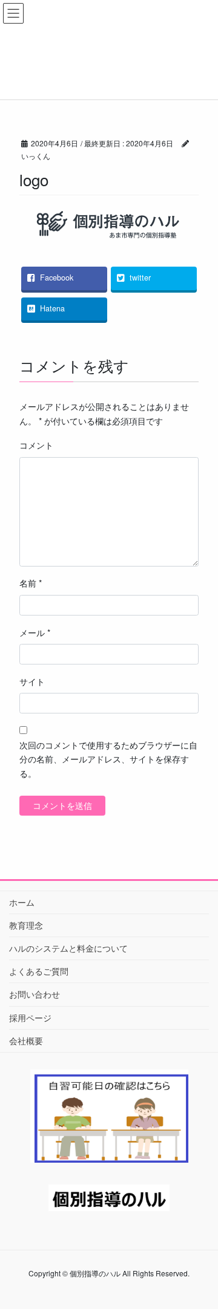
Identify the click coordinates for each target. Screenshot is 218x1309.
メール (34, 632)
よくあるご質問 (38, 971)
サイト (32, 681)
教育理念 (26, 925)
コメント (36, 445)
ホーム (22, 902)
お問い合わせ (34, 994)
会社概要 (26, 1041)
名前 (30, 583)
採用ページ (30, 1018)
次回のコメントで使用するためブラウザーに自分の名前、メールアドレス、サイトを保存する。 (108, 759)
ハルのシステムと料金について (68, 948)
